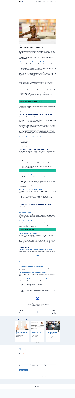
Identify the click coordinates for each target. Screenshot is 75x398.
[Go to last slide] (16, 331)
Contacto (32, 376)
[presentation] (22, 325)
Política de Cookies (37, 376)
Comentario (21, 353)
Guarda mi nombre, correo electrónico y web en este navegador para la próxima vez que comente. (33, 367)
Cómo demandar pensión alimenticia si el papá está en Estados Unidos (53, 334)
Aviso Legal (28, 376)
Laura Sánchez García (37, 301)
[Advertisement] (37, 9)
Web (45, 365)
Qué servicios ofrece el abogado (24, 311)
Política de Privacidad (44, 376)
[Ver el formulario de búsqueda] (55, 1)
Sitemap (50, 376)
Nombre (20, 365)
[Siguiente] (58, 331)
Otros (20, 45)
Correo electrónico (35, 365)
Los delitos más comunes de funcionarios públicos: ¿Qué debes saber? (47, 312)
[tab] (36, 342)
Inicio (34, 1)
